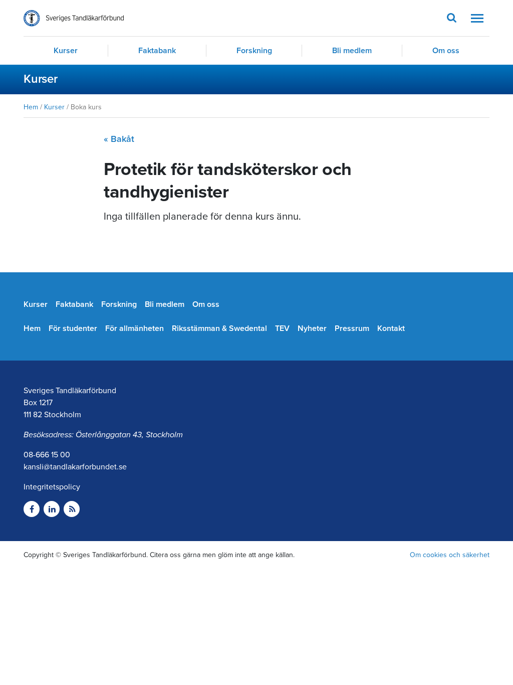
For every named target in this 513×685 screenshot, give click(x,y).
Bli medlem (352, 51)
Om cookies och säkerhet (449, 555)
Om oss (445, 51)
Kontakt (391, 328)
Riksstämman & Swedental (219, 328)
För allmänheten (134, 328)
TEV (282, 328)
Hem (31, 107)
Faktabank (157, 51)
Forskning (254, 51)
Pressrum (352, 328)
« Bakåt (119, 138)
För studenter (73, 328)
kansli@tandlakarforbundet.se (75, 467)
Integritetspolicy (52, 487)
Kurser (66, 51)
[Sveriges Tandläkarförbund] (74, 18)
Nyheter (312, 328)
